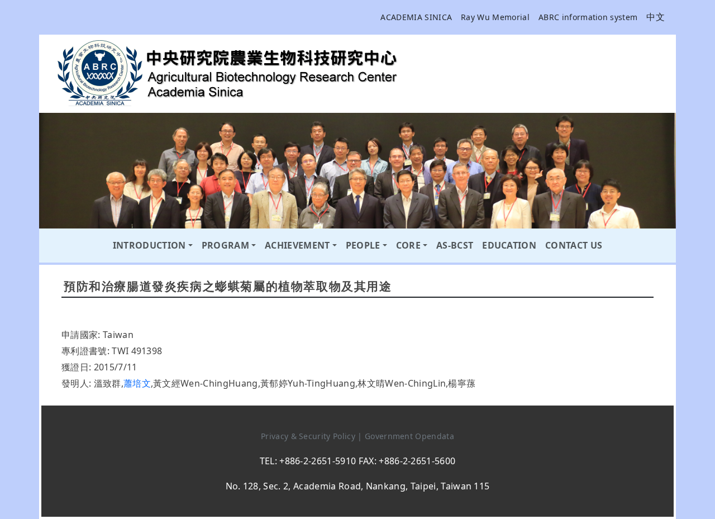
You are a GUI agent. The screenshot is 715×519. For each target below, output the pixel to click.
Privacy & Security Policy (309, 436)
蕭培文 (137, 383)
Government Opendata (409, 436)
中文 (655, 17)
